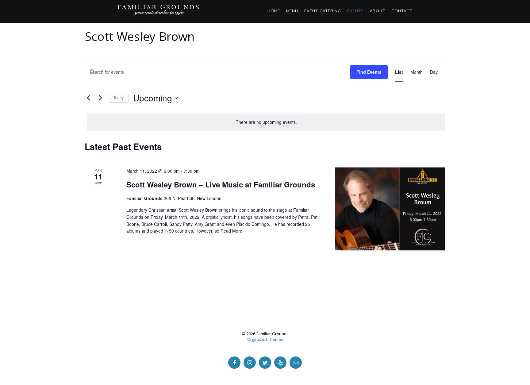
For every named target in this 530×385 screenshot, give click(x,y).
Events (355, 10)
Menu (292, 10)
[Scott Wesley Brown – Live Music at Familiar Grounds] (390, 208)
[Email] (296, 362)
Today (118, 97)
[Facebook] (234, 362)
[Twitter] (265, 362)
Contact (401, 10)
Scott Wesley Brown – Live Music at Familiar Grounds (220, 184)
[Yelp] (280, 362)
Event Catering (322, 10)
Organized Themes (265, 339)
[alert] (266, 122)
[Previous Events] (88, 98)
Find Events (369, 72)
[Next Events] (100, 98)
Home (273, 10)
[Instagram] (250, 362)
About (377, 10)
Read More (231, 231)
